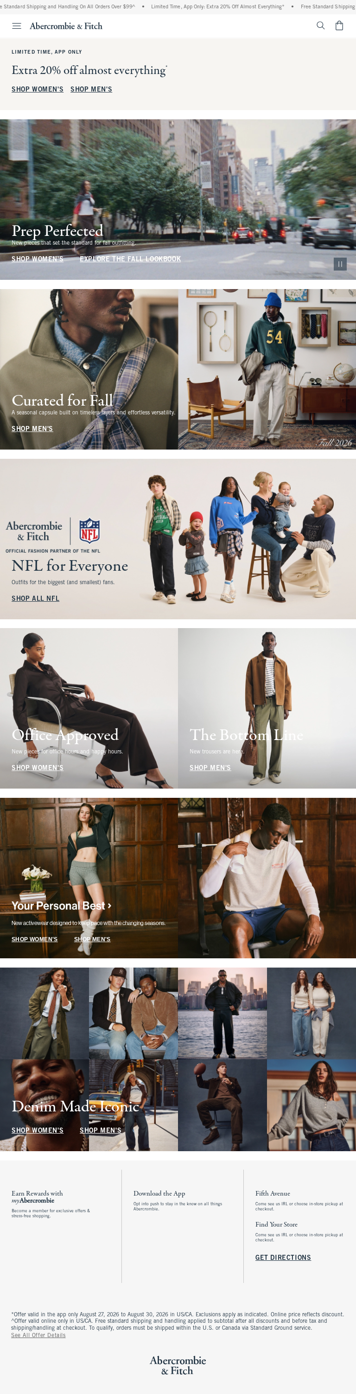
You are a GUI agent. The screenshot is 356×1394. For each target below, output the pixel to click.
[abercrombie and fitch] (66, 25)
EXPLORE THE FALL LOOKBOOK (130, 260)
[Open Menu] (12, 26)
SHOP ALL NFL (35, 599)
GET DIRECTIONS (283, 1258)
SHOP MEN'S (91, 90)
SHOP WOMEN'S (38, 90)
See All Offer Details (38, 1335)
